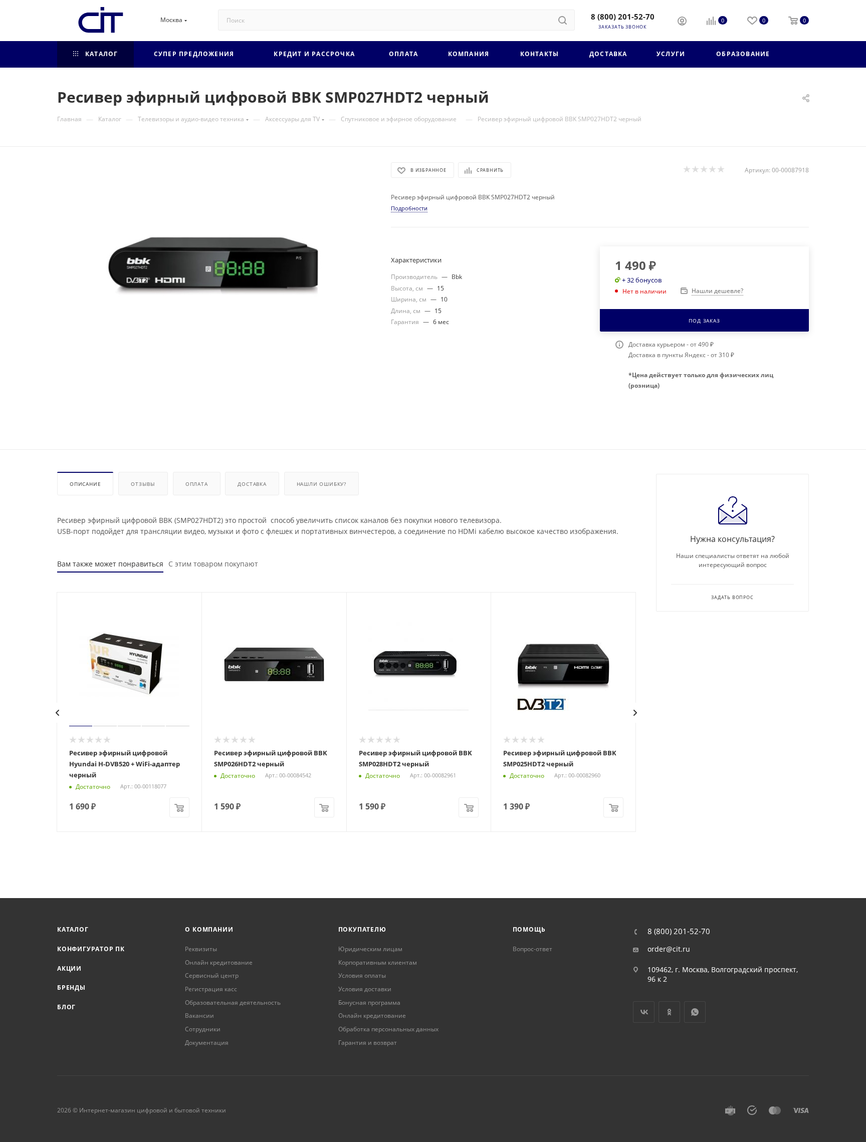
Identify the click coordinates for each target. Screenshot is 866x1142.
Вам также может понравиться (110, 563)
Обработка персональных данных (388, 1029)
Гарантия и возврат (367, 1042)
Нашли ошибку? (321, 483)
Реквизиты (201, 949)
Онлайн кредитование (219, 962)
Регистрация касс (211, 989)
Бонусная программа (369, 1002)
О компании (209, 929)
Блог (66, 1007)
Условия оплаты (362, 975)
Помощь (529, 929)
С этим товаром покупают (213, 563)
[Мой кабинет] (682, 22)
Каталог (73, 929)
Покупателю (362, 929)
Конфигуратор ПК (91, 949)
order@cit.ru (668, 949)
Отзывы (143, 483)
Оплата (196, 483)
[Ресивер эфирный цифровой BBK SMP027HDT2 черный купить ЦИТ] (215, 275)
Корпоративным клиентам (377, 962)
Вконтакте (644, 1012)
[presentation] (58, 713)
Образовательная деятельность (233, 1002)
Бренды (71, 987)
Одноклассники (669, 1012)
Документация (207, 1042)
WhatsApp (695, 1012)
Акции (69, 968)
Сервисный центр (212, 975)
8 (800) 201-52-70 (623, 17)
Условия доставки (364, 989)
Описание (85, 483)
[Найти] (562, 20)
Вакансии (199, 1015)
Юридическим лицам (370, 949)
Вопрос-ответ (532, 949)
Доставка (252, 483)
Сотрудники (203, 1029)
